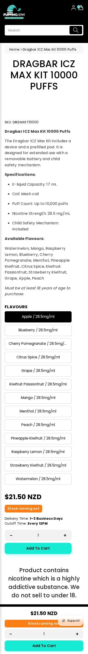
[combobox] (44, 30)
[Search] (75, 30)
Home (14, 49)
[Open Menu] (10, 12)
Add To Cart (38, 548)
